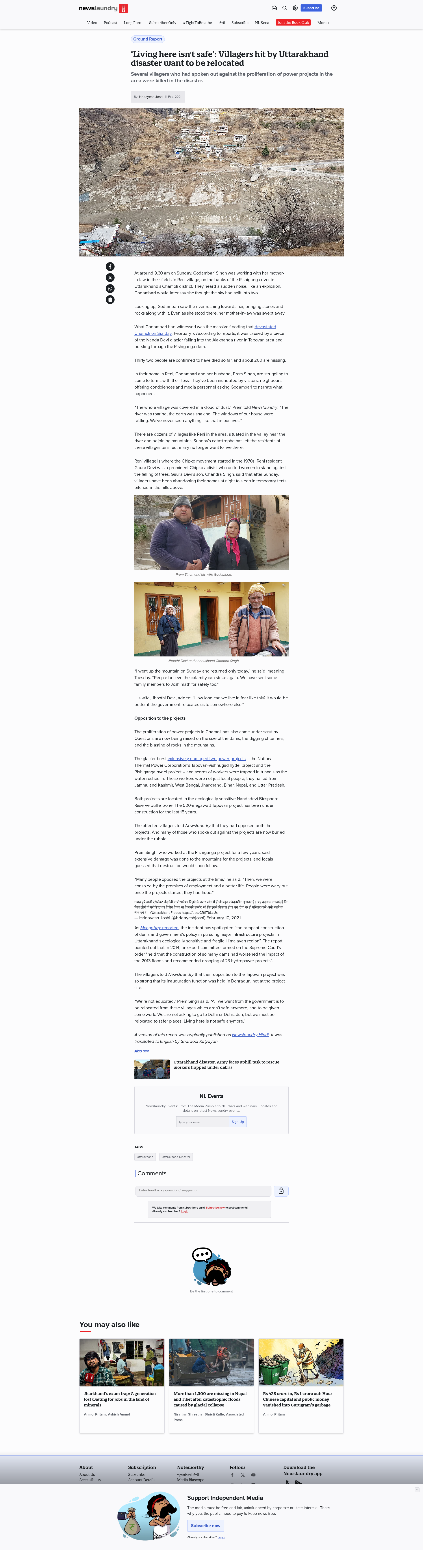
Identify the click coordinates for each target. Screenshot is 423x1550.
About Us (87, 1474)
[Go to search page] (284, 8)
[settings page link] (295, 8)
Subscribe (311, 8)
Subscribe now (205, 1525)
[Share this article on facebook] (110, 266)
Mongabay (150, 928)
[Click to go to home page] (103, 8)
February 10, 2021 (223, 918)
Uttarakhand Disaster (176, 1157)
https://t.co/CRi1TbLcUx (200, 912)
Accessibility (90, 1480)
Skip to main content (101, 34)
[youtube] (253, 1475)
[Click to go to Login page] (334, 8)
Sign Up (238, 1122)
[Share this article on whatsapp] (110, 288)
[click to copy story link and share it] (110, 299)
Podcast (110, 22)
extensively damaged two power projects (207, 758)
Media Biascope (190, 1480)
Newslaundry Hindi (250, 1035)
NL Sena (262, 22)
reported (170, 928)
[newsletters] (274, 8)
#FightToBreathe (197, 22)
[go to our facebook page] (232, 1475)
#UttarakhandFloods (165, 912)
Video (92, 22)
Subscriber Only (162, 22)
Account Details (141, 1480)
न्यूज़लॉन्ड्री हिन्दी (188, 1474)
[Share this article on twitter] (110, 277)
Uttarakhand (145, 1157)
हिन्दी (222, 22)
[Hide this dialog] (417, 1489)
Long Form (133, 22)
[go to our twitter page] (243, 1475)
